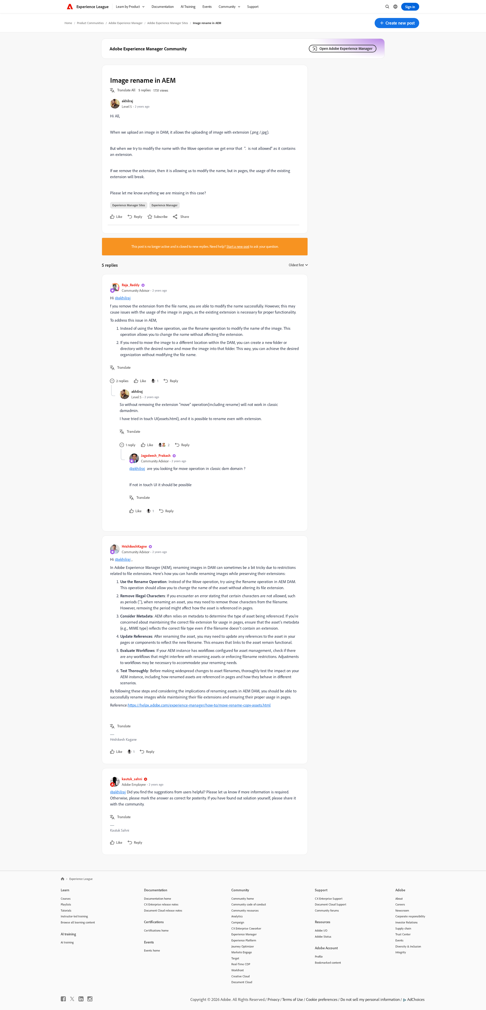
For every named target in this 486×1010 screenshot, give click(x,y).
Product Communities (90, 23)
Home (68, 23)
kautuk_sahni (132, 779)
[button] (397, 23)
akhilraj (127, 101)
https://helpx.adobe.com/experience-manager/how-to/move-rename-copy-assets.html (199, 705)
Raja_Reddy (130, 285)
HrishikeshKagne (134, 546)
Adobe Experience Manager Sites (167, 23)
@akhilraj (123, 297)
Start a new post (238, 246)
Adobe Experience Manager (126, 23)
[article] (203, 333)
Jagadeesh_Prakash (156, 455)
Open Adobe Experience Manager (345, 48)
